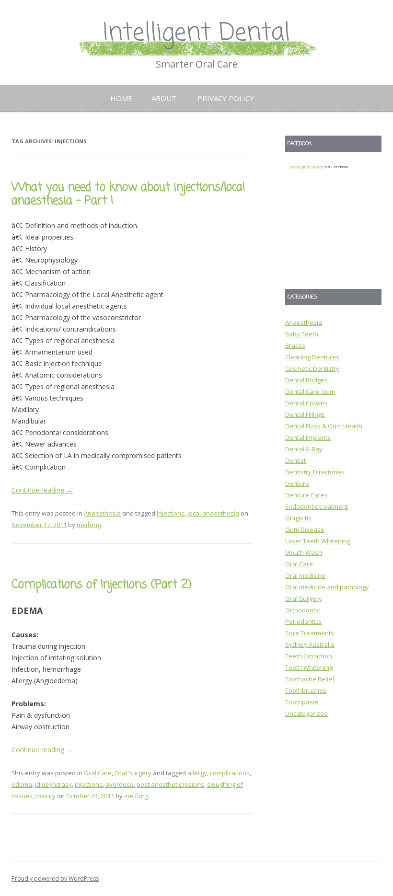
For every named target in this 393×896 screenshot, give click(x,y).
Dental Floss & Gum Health (323, 426)
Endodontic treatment (316, 506)
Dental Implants (308, 437)
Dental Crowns (306, 403)
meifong (89, 524)
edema (22, 784)
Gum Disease (304, 529)
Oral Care (98, 773)
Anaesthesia (102, 513)
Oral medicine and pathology (327, 587)
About (163, 98)
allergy (197, 773)
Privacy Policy (225, 98)
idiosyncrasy (53, 784)
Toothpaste (302, 702)
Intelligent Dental (196, 33)
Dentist (295, 460)
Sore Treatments (309, 633)
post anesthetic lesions (170, 784)
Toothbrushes (305, 690)
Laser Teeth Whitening (317, 541)
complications (230, 773)
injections (171, 513)
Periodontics (303, 621)
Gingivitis (298, 518)
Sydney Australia (310, 644)
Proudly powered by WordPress (55, 878)
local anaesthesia (213, 513)
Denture (297, 483)
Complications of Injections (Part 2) (102, 585)
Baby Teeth (301, 334)
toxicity (45, 796)
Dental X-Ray (304, 449)
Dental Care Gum (310, 391)
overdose (119, 784)
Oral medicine (305, 575)
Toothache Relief (310, 679)
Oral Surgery (133, 773)
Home (121, 98)
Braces (295, 345)
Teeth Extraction (308, 656)
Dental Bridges (306, 380)
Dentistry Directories (315, 472)
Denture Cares (306, 495)
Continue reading (42, 489)
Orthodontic (302, 610)
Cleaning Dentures (312, 357)
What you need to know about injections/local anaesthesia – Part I (128, 194)
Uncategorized (306, 713)
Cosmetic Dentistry (312, 368)
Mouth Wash (303, 552)
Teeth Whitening (309, 667)
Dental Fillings (305, 414)
